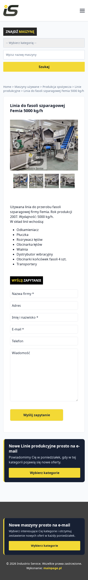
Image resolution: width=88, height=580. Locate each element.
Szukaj (44, 67)
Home (7, 87)
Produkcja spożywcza (57, 87)
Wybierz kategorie (44, 473)
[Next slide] (71, 145)
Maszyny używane (27, 87)
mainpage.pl (52, 568)
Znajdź (20, 31)
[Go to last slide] (16, 145)
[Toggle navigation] (82, 10)
